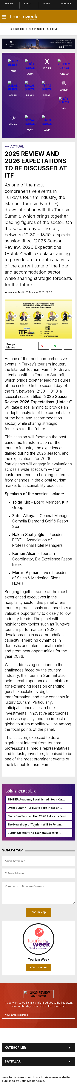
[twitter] (26, 1036)
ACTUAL (17, 146)
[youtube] (43, 1036)
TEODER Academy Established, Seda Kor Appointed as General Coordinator (34, 800)
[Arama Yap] (64, 29)
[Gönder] (70, 1015)
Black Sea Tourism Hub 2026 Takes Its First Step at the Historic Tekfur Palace (36, 816)
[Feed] (60, 1036)
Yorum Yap (38, 912)
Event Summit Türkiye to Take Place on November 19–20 (33, 808)
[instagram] (34, 1036)
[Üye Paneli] (71, 29)
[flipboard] (52, 1036)
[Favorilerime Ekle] (68, 346)
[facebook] (17, 1036)
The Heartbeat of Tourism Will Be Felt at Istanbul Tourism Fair (34, 825)
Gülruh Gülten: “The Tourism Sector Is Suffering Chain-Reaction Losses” (32, 833)
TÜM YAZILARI (38, 967)
